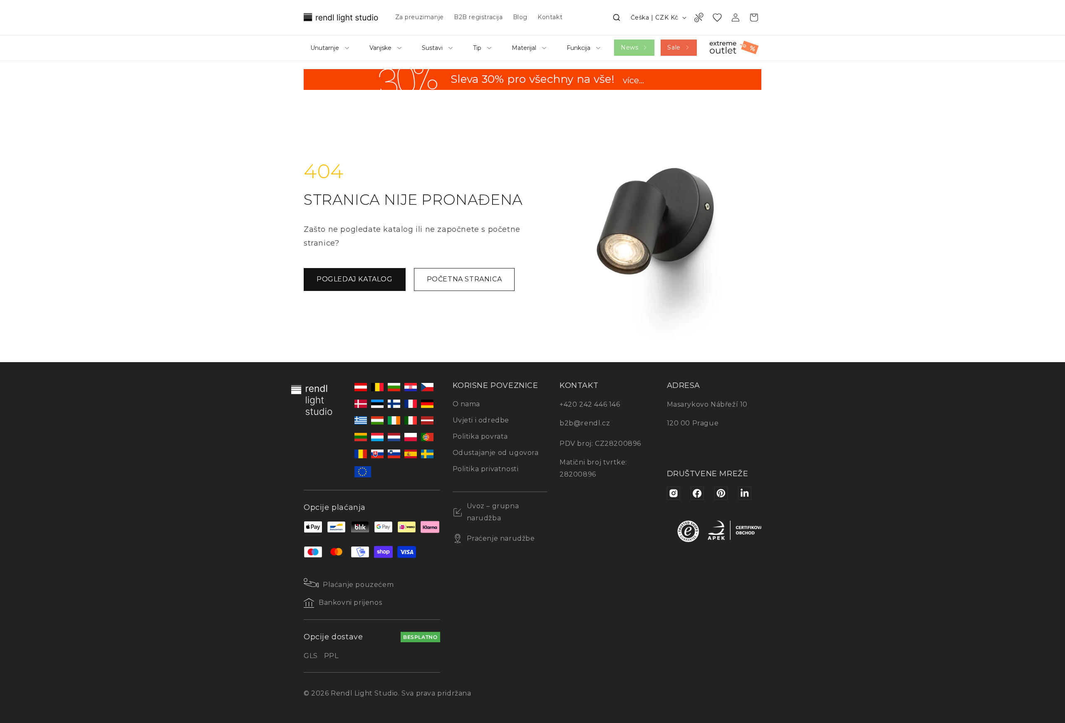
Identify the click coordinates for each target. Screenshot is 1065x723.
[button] (616, 17)
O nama (466, 404)
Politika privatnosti (486, 469)
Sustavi (432, 48)
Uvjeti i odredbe (481, 420)
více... (633, 81)
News (629, 47)
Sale (673, 47)
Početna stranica (464, 279)
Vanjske (380, 48)
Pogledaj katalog (355, 279)
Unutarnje (324, 48)
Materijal (524, 48)
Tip (477, 48)
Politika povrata (480, 436)
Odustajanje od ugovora (496, 453)
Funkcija (578, 48)
